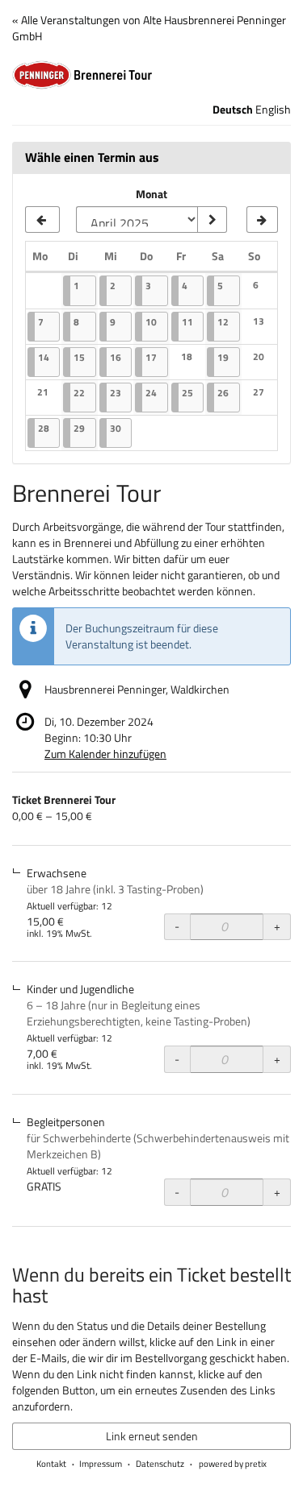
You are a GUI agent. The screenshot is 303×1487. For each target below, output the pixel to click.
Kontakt (51, 1463)
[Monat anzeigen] (211, 220)
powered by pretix (233, 1463)
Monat (151, 194)
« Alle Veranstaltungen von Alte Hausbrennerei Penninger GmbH (149, 27)
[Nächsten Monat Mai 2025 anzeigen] (262, 220)
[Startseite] (151, 74)
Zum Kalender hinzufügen (105, 753)
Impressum (100, 1463)
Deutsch (233, 109)
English (273, 109)
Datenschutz (160, 1463)
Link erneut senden (152, 1435)
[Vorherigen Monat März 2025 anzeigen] (42, 220)
